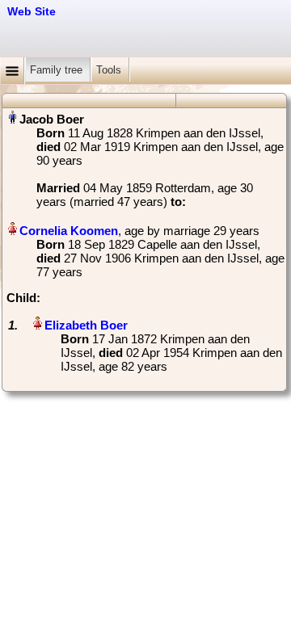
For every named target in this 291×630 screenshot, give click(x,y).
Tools (110, 70)
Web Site (31, 11)
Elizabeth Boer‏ (86, 325)
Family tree (58, 70)
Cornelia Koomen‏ (68, 230)
